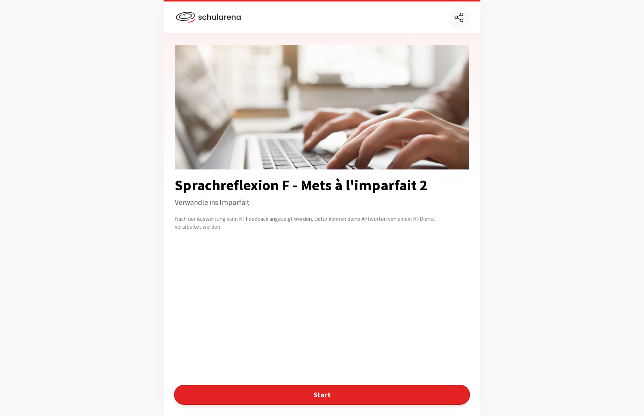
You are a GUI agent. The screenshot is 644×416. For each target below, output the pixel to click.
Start (322, 394)
